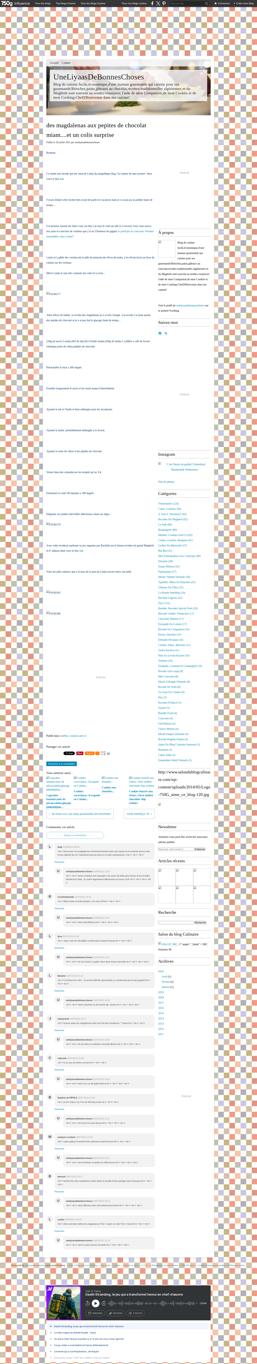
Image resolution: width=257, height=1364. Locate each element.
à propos (137, 1313)
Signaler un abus (131, 1265)
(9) (180, 665)
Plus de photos (166, 481)
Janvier (166, 987)
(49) (179, 555)
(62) (175, 535)
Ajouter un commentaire (75, 835)
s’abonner (97, 1313)
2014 (161, 1018)
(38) (165, 561)
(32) (168, 566)
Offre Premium (188, 1265)
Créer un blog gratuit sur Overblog (83, 1265)
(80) (167, 529)
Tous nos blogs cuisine (134, 3)
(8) (168, 676)
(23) (170, 597)
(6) (171, 692)
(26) (174, 576)
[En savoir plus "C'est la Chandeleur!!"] (202, 877)
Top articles (105, 1265)
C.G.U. (145, 1265)
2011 (161, 1034)
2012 (161, 1028)
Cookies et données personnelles (211, 1265)
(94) (169, 508)
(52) (165, 550)
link (62, 178)
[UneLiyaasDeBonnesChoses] (167, 249)
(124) (168, 503)
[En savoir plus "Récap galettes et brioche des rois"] (167, 894)
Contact (66, 62)
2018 (161, 997)
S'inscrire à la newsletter (61, 763)
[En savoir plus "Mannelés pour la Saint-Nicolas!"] (184, 894)
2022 (161, 971)
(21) (164, 603)
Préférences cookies (237, 1265)
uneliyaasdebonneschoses (190, 305)
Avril (164, 976)
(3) (179, 744)
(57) (172, 545)
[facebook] (152, 3)
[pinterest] (164, 3)
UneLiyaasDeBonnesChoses (98, 76)
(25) (176, 582)
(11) (174, 645)
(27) (167, 571)
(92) (172, 514)
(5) (162, 697)
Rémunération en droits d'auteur (165, 1265)
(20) (178, 608)
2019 (161, 992)
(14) (170, 639)
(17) (176, 613)
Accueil (54, 62)
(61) (175, 540)
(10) (173, 655)
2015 (161, 1013)
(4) (167, 713)
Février (166, 981)
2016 (161, 1007)
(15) (169, 634)
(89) (165, 524)
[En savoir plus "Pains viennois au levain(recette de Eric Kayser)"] (184, 877)
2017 (161, 1002)
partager (117, 1313)
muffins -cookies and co (73, 735)
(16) (173, 629)
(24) (171, 592)
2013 (161, 1023)
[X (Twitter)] (158, 3)
